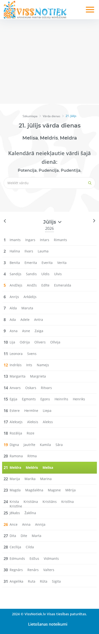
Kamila (45, 444)
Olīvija (55, 342)
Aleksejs (16, 422)
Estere (15, 410)
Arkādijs (30, 296)
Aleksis (32, 422)
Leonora (16, 353)
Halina (15, 251)
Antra (38, 319)
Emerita (31, 262)
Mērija (70, 490)
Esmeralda (62, 285)
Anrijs (14, 296)
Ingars (30, 240)
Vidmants (51, 558)
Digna (14, 444)
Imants (15, 240)
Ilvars (29, 251)
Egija (13, 399)
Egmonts (29, 399)
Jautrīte (29, 444)
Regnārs (16, 569)
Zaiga (39, 331)
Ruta (31, 581)
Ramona (16, 456)
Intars (44, 240)
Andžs (32, 285)
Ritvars (46, 387)
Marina (46, 478)
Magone (54, 490)
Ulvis (58, 274)
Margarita (17, 376)
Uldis (45, 274)
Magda (15, 490)
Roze (30, 433)
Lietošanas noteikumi (47, 624)
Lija (12, 342)
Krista (14, 501)
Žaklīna (30, 513)
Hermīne (31, 410)
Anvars (15, 387)
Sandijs (15, 274)
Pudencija (49, 170)
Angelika (16, 581)
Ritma (32, 456)
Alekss (48, 422)
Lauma (43, 251)
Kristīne (16, 506)
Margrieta (38, 376)
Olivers (40, 342)
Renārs (33, 569)
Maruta (27, 308)
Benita (15, 262)
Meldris (49, 138)
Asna (14, 331)
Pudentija (70, 170)
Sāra (59, 444)
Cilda (30, 547)
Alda (13, 308)
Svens (32, 353)
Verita (62, 262)
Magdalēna (34, 490)
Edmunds (17, 558)
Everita (47, 262)
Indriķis (16, 365)
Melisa (30, 138)
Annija (40, 524)
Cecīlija (15, 547)
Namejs (43, 365)
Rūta (43, 581)
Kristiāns (50, 501)
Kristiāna (31, 501)
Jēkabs (15, 513)
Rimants (60, 240)
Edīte (45, 285)
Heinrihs (61, 399)
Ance (14, 524)
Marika (30, 478)
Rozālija (16, 433)
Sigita (56, 581)
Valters (48, 569)
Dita (13, 535)
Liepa (47, 410)
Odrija (25, 342)
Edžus (34, 558)
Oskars (30, 387)
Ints (29, 365)
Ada (13, 319)
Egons (45, 399)
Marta (36, 535)
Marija (15, 478)
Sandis (31, 274)
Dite (24, 535)
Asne (26, 331)
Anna (26, 524)
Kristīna (67, 501)
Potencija (27, 170)
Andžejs (16, 285)
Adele (25, 319)
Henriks (79, 399)
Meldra (68, 138)
